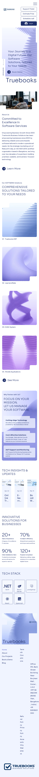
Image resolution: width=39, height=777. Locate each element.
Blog (4, 663)
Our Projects (7, 656)
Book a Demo (7, 660)
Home (4, 650)
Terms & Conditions (22, 655)
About (4, 653)
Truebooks (14, 641)
